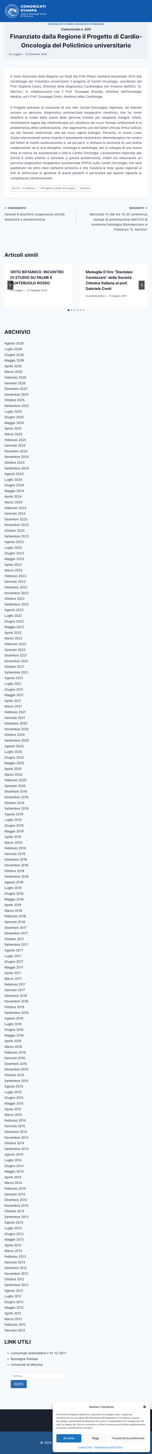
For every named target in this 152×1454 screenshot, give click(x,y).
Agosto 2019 (13, 814)
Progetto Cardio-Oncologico (58, 188)
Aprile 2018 (12, 905)
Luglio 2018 (13, 888)
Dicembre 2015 (15, 1064)
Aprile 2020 (13, 769)
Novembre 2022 (16, 593)
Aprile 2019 (12, 837)
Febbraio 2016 (15, 1052)
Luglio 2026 (13, 349)
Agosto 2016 (13, 1018)
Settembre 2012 (16, 1285)
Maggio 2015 (14, 1103)
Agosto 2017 (13, 950)
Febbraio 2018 (15, 916)
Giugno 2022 (14, 621)
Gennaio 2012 (14, 1330)
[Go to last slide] (10, 285)
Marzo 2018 (13, 910)
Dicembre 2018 (15, 859)
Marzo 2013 (13, 1251)
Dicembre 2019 (15, 791)
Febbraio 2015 (15, 1120)
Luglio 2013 (13, 1228)
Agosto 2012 (13, 1291)
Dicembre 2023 (15, 519)
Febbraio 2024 (15, 508)
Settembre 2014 (16, 1149)
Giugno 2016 (14, 1030)
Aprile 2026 (13, 366)
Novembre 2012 (16, 1273)
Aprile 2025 (13, 428)
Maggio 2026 (14, 360)
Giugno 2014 (14, 1166)
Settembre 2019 (16, 808)
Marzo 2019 (13, 842)
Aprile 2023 (13, 565)
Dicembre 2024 (15, 451)
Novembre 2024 (16, 457)
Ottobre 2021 (14, 667)
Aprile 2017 (12, 973)
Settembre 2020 (16, 740)
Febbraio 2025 (15, 440)
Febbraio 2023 (15, 576)
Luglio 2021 (13, 684)
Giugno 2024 (14, 485)
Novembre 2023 (16, 525)
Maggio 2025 (14, 423)
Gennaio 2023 (15, 581)
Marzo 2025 (13, 434)
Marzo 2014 (13, 1183)
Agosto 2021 (13, 678)
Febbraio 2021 (15, 712)
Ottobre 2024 (14, 462)
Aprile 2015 (12, 1109)
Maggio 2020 (14, 763)
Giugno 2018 (13, 893)
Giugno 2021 (13, 689)
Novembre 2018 (16, 865)
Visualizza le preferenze (128, 1438)
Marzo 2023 (13, 570)
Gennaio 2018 (14, 922)
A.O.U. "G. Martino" (24, 188)
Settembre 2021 (16, 672)
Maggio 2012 (14, 1307)
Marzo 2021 (13, 706)
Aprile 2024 (13, 496)
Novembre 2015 (16, 1069)
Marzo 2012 (13, 1319)
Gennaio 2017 (14, 990)
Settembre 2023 (16, 536)
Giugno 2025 (14, 417)
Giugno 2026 (14, 355)
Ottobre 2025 (14, 400)
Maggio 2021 (14, 695)
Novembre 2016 (16, 1001)
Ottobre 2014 (14, 1143)
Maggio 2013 (14, 1239)
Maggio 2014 (14, 1171)
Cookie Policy (85, 1447)
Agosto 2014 (13, 1154)
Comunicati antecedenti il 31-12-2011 (38, 1353)
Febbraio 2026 (15, 377)
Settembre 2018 (16, 876)
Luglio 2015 (13, 1092)
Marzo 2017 (13, 979)
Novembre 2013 (16, 1205)
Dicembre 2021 (15, 655)
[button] (144, 1407)
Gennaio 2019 (14, 854)
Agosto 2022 (14, 610)
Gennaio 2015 (14, 1126)
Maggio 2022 (14, 627)
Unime (85, 188)
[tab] (69, 310)
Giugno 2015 (13, 1098)
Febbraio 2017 (15, 984)
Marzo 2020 (13, 774)
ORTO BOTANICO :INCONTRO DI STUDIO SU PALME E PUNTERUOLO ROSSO (37, 277)
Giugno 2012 (13, 1302)
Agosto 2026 (14, 343)
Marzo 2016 (13, 1047)
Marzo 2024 (13, 502)
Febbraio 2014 (15, 1188)
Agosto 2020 (14, 746)
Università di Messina (27, 1364)
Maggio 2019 (14, 831)
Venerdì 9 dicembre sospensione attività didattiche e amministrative (34, 214)
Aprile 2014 (12, 1177)
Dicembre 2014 (15, 1132)
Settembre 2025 (16, 406)
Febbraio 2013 (15, 1256)
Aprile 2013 (12, 1245)
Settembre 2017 (16, 944)
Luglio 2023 (13, 547)
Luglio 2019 (13, 820)
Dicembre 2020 (15, 723)
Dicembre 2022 (15, 587)
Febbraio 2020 (15, 780)
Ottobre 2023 (14, 530)
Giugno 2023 (14, 553)
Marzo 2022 (13, 638)
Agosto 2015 (13, 1086)
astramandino (97, 295)
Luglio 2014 (13, 1160)
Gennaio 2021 (14, 718)
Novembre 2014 (16, 1137)
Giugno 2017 (13, 961)
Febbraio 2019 (15, 848)
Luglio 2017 (13, 956)
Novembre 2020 (16, 729)
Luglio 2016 (13, 1024)
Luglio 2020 (13, 752)
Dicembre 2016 (15, 996)
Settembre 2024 (16, 468)
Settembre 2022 (16, 604)
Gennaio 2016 (14, 1058)
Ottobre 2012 (14, 1279)
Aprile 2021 (12, 701)
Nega (95, 1438)
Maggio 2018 (14, 899)
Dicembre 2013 (15, 1200)
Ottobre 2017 (14, 939)
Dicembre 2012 (15, 1268)
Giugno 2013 (14, 1234)
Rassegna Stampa (24, 1359)
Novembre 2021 (16, 661)
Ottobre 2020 (14, 735)
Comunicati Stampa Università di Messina (76, 24)
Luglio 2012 (13, 1296)
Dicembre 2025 (15, 389)
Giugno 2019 (14, 825)
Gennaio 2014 (14, 1194)
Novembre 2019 (16, 797)
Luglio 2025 (13, 411)
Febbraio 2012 (15, 1324)
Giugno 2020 (14, 757)
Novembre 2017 (16, 933)
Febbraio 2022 (15, 644)
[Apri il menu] (144, 11)
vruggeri (17, 54)
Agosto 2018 (13, 882)
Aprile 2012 (12, 1313)
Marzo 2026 (13, 372)
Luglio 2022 (13, 616)
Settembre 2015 (16, 1081)
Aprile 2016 (12, 1041)
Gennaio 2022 (14, 650)
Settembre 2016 (16, 1013)
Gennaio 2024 (15, 513)
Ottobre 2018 (14, 871)
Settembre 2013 (16, 1217)
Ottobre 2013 (14, 1211)
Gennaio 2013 (14, 1262)
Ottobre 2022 (14, 598)
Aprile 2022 (13, 633)
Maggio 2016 (14, 1035)
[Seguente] (142, 285)
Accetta (68, 1438)
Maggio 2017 (14, 967)
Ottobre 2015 (14, 1075)
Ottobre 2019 (14, 803)
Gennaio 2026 (15, 383)
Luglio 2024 (13, 479)
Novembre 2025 (16, 394)
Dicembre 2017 (15, 928)
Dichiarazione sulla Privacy (109, 1447)
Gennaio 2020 (15, 786)
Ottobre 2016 (14, 1007)
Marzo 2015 (13, 1115)
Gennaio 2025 (14, 445)
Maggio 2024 (14, 491)
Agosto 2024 (14, 474)
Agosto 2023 (14, 542)
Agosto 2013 (13, 1222)
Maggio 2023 (14, 559)
